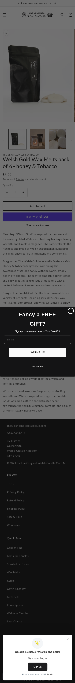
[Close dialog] (70, 311)
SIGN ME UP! (37, 352)
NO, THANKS (37, 366)
